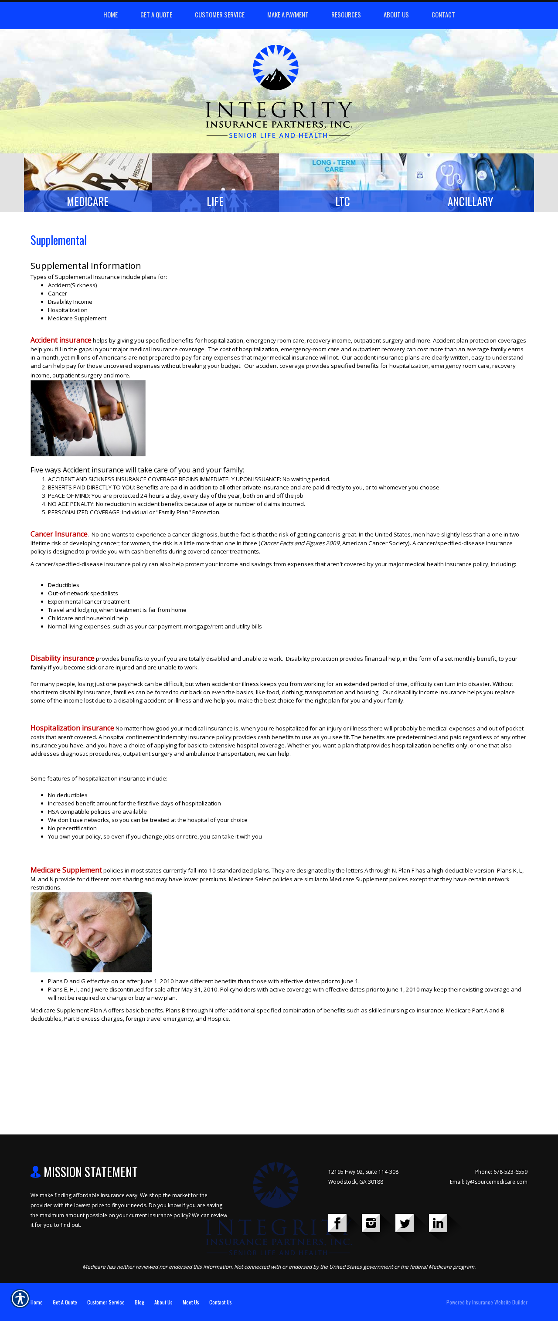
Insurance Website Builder (499, 1302)
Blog (139, 1302)
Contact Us (220, 1302)
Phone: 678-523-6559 (501, 1171)
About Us (163, 1302)
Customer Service (106, 1302)
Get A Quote (65, 1302)
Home (37, 1302)
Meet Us (191, 1302)
